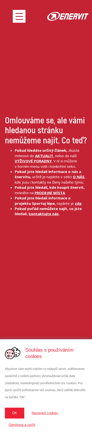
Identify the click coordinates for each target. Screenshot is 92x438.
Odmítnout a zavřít (22, 425)
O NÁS (78, 176)
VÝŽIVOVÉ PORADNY (33, 160)
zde (78, 203)
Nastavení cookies (45, 413)
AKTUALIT (44, 155)
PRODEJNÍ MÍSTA (50, 192)
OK (14, 413)
